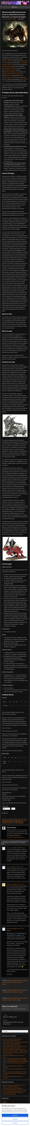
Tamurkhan (13, 68)
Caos (25, 819)
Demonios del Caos (10, 820)
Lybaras (18, 72)
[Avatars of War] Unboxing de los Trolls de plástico (13, 1092)
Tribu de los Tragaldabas (12, 77)
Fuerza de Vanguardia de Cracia (10, 73)
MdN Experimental (19, 821)
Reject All (15, 1123)
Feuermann (9, 884)
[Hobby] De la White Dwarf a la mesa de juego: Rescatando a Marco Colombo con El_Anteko (15, 1052)
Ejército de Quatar (10, 72)
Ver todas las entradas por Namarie (16, 837)
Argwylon (4, 61)
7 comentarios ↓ (21, 19)
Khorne (21, 820)
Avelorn (21, 73)
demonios (4, 820)
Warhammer (4, 822)
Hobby (16, 820)
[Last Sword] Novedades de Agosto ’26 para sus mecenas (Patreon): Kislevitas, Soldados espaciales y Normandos (15, 1073)
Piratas (4, 62)
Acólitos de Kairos (6, 66)
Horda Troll (10, 64)
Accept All (15, 1115)
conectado (13, 1008)
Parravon (9, 75)
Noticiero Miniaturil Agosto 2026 (15, 1039)
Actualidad (5, 1102)
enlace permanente (19, 822)
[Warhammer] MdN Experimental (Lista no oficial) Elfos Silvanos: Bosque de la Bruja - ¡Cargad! (15, 982)
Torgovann (10, 61)
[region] (15, 1114)
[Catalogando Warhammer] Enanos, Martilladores (16, 1058)
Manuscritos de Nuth (11, 821)
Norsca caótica (6, 68)
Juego (16, 819)
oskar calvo (5, 1039)
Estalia (22, 61)
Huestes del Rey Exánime (8, 70)
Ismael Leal (5, 1076)
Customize (15, 1119)
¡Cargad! (4, 1101)
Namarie (14, 19)
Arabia (26, 61)
